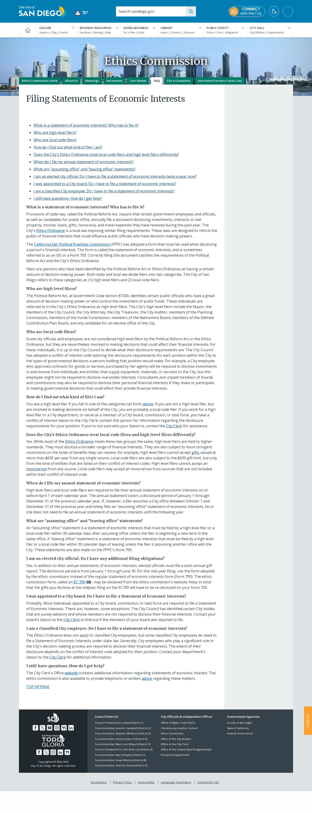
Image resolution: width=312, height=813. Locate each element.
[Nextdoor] (64, 728)
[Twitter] (42, 728)
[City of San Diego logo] (42, 10)
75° (81, 13)
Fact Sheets (138, 81)
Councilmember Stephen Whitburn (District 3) (123, 733)
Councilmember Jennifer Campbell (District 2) (123, 728)
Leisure (45, 28)
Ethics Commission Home (40, 81)
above (148, 403)
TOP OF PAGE (37, 686)
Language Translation (176, 782)
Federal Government (240, 733)
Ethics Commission (172, 733)
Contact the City (208, 782)
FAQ (157, 81)
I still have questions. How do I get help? (68, 198)
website (71, 672)
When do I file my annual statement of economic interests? (84, 161)
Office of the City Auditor (176, 739)
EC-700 (79, 582)
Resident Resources (95, 28)
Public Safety (218, 28)
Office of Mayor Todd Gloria (178, 722)
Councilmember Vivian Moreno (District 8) (120, 760)
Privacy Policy (122, 782)
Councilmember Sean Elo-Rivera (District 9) (121, 765)
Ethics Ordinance (50, 230)
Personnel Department (175, 755)
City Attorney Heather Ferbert (179, 728)
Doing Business (136, 28)
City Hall (257, 28)
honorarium (36, 468)
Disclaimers (99, 782)
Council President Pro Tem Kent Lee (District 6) (123, 749)
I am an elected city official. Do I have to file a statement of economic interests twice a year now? (115, 176)
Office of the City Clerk (174, 744)
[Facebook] (35, 728)
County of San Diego (239, 722)
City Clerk (174, 425)
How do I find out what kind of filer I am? (68, 147)
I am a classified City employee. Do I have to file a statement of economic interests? (104, 191)
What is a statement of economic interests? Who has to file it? (86, 125)
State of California (238, 728)
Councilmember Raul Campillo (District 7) (120, 755)
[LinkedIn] (71, 728)
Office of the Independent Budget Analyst (186, 749)
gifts (195, 452)
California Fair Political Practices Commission (72, 244)
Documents (114, 81)
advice (147, 678)
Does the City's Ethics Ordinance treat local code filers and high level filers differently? (106, 154)
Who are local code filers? (55, 139)
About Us (71, 81)
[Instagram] (57, 728)
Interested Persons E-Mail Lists (220, 81)
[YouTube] (49, 728)
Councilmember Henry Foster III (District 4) (121, 739)
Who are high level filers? (55, 132)
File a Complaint (178, 81)
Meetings (92, 81)
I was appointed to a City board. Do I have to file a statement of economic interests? (105, 183)
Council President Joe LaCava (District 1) (119, 722)
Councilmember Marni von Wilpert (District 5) (122, 744)
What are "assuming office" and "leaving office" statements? (84, 169)
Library (166, 28)
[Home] (28, 30)
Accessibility (146, 782)
